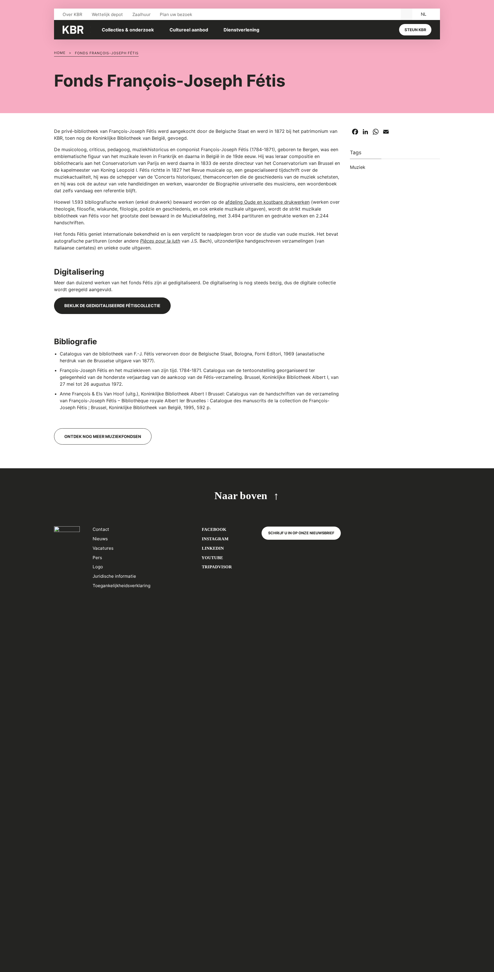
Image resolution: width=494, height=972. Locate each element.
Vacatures (103, 548)
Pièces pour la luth (160, 241)
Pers (97, 557)
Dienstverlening (241, 30)
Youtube (212, 557)
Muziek (357, 167)
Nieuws (100, 538)
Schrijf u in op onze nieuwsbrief (301, 533)
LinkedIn (212, 548)
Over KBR (72, 14)
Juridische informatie (114, 576)
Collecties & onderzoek (128, 30)
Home (59, 53)
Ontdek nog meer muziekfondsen (102, 436)
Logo (98, 566)
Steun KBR (415, 29)
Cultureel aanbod (189, 30)
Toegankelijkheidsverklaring (121, 585)
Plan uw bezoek (176, 14)
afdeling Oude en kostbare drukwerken (267, 202)
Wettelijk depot (107, 14)
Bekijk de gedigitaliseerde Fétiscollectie (112, 305)
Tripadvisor (216, 566)
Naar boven (240, 495)
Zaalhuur (141, 14)
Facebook (213, 529)
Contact (101, 529)
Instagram (214, 538)
